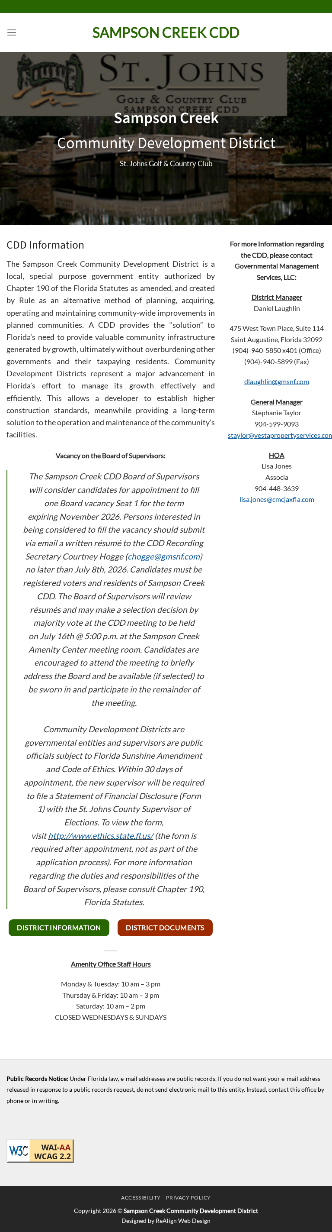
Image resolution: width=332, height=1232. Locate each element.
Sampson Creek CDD (166, 32)
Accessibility (141, 1197)
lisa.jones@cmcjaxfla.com (276, 499)
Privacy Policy (188, 1197)
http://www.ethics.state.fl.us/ (100, 836)
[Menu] (11, 32)
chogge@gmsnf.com (164, 556)
